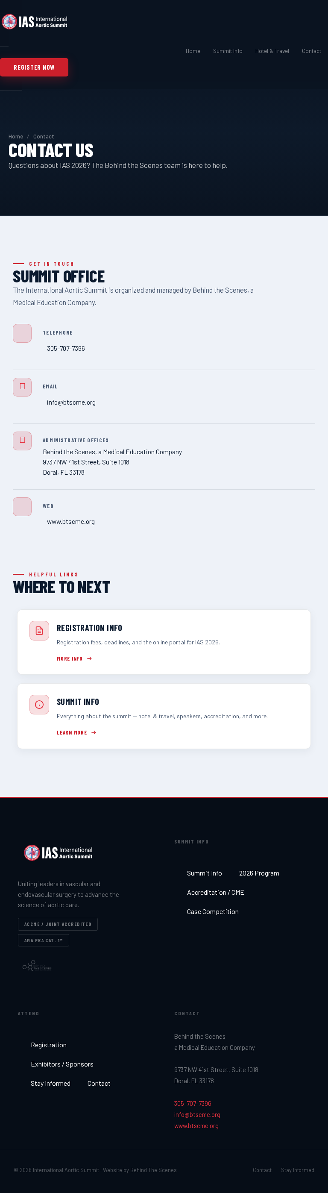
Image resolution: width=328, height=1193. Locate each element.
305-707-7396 (192, 1103)
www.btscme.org (196, 1125)
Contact (311, 50)
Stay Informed (50, 1083)
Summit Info (228, 50)
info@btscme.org (197, 1114)
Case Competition (213, 911)
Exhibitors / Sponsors (62, 1064)
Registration (49, 1044)
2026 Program (259, 873)
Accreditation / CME (215, 892)
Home (193, 50)
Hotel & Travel (272, 50)
